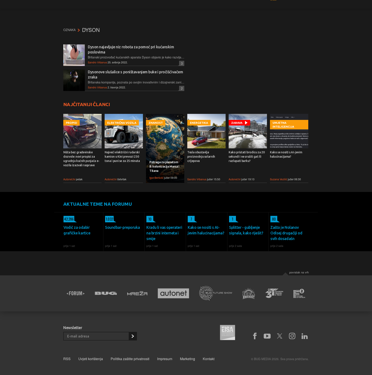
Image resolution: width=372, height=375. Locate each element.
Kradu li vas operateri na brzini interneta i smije (164, 233)
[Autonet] (173, 293)
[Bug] (105, 293)
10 (149, 219)
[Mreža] (137, 293)
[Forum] (75, 293)
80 (273, 219)
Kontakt (208, 358)
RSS (67, 358)
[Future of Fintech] (299, 293)
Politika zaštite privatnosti (130, 358)
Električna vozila (121, 122)
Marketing (187, 358)
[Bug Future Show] (216, 293)
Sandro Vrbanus (97, 62)
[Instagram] (292, 336)
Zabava (236, 122)
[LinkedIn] (305, 336)
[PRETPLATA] (132, 336)
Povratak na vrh (299, 272)
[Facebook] (255, 336)
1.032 (109, 219)
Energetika (199, 122)
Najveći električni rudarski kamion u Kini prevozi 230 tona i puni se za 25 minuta (122, 157)
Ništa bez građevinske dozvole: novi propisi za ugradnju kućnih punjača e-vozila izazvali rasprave (81, 159)
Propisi (71, 122)
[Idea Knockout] (248, 293)
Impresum (164, 358)
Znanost (156, 122)
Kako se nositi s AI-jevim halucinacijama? (286, 154)
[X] (280, 336)
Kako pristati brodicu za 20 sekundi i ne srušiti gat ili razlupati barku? (247, 157)
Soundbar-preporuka (122, 227)
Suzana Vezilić (278, 179)
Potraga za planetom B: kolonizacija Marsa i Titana (164, 166)
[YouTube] (267, 336)
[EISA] (227, 333)
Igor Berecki (156, 177)
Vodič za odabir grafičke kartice (77, 230)
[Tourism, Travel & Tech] (274, 293)
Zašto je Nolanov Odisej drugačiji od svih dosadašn (286, 233)
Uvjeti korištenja (90, 358)
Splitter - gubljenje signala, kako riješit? (246, 230)
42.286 (69, 219)
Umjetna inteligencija (283, 124)
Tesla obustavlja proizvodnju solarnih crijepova (201, 157)
